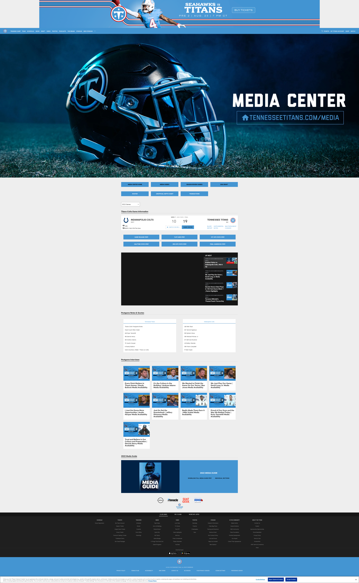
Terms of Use (257, 538)
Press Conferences (177, 538)
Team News (157, 523)
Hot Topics (157, 535)
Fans (195, 532)
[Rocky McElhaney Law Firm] (198, 500)
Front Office (139, 532)
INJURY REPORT (209, 227)
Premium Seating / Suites (119, 535)
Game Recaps (157, 538)
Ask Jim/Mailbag (157, 526)
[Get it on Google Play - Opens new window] (185, 554)
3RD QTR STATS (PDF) (179, 244)
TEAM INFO (138, 520)
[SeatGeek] (186, 500)
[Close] (356, 579)
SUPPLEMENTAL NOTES (219, 227)
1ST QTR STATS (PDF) (217, 237)
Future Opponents (99, 523)
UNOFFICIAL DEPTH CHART (164, 194)
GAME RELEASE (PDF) (141, 237)
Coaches (138, 529)
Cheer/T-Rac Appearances (234, 541)
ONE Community (234, 529)
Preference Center (237, 570)
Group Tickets (119, 532)
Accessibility (257, 541)
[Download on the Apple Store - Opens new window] (173, 553)
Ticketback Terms (120, 538)
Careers (257, 526)
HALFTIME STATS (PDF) (141, 244)
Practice (195, 526)
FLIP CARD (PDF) (179, 237)
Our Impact (234, 538)
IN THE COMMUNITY (234, 520)
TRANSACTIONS (194, 194)
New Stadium (213, 544)
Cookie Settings (220, 570)
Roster (138, 526)
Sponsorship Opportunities (257, 529)
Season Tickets (120, 526)
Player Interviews (177, 541)
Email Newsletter (257, 532)
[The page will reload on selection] (130, 204)
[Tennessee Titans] (179, 562)
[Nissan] (160, 500)
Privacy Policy (257, 535)
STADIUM (213, 520)
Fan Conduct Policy (213, 535)
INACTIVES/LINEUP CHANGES (230, 227)
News (157, 520)
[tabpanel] (149, 338)
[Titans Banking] (173, 500)
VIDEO (177, 520)
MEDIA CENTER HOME (135, 184)
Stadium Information (213, 523)
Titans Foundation (234, 532)
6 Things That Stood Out (157, 541)
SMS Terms (162, 570)
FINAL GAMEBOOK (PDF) (217, 244)
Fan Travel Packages (120, 541)
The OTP (177, 529)
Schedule (99, 520)
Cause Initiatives (234, 526)
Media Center (234, 523)
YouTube (177, 544)
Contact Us (257, 523)
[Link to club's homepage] (5, 31)
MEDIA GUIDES (164, 184)
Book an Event (213, 532)
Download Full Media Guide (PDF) (200, 478)
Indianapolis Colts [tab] (209, 321)
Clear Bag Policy (213, 526)
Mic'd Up (177, 535)
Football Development (234, 535)
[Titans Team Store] (179, 506)
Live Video (177, 523)
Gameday (194, 523)
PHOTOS (194, 520)
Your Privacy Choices (203, 570)
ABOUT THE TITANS (257, 520)
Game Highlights (177, 532)
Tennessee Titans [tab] (150, 321)
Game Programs (157, 544)
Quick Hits (157, 532)
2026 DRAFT (224, 184)
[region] (179, 579)
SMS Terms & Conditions (257, 544)
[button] (221, 262)
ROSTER (135, 194)
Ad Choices (187, 570)
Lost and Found (213, 538)
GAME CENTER (187, 227)
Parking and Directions (213, 529)
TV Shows (177, 526)
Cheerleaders (194, 529)
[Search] (322, 31)
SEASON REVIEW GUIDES (194, 184)
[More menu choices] (95, 31)
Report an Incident (213, 541)
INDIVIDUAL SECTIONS (222, 478)
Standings (138, 535)
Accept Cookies (291, 579)
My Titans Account (120, 523)
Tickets (120, 520)
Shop (257, 547)
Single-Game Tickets (120, 529)
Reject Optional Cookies (276, 579)
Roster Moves (157, 529)
